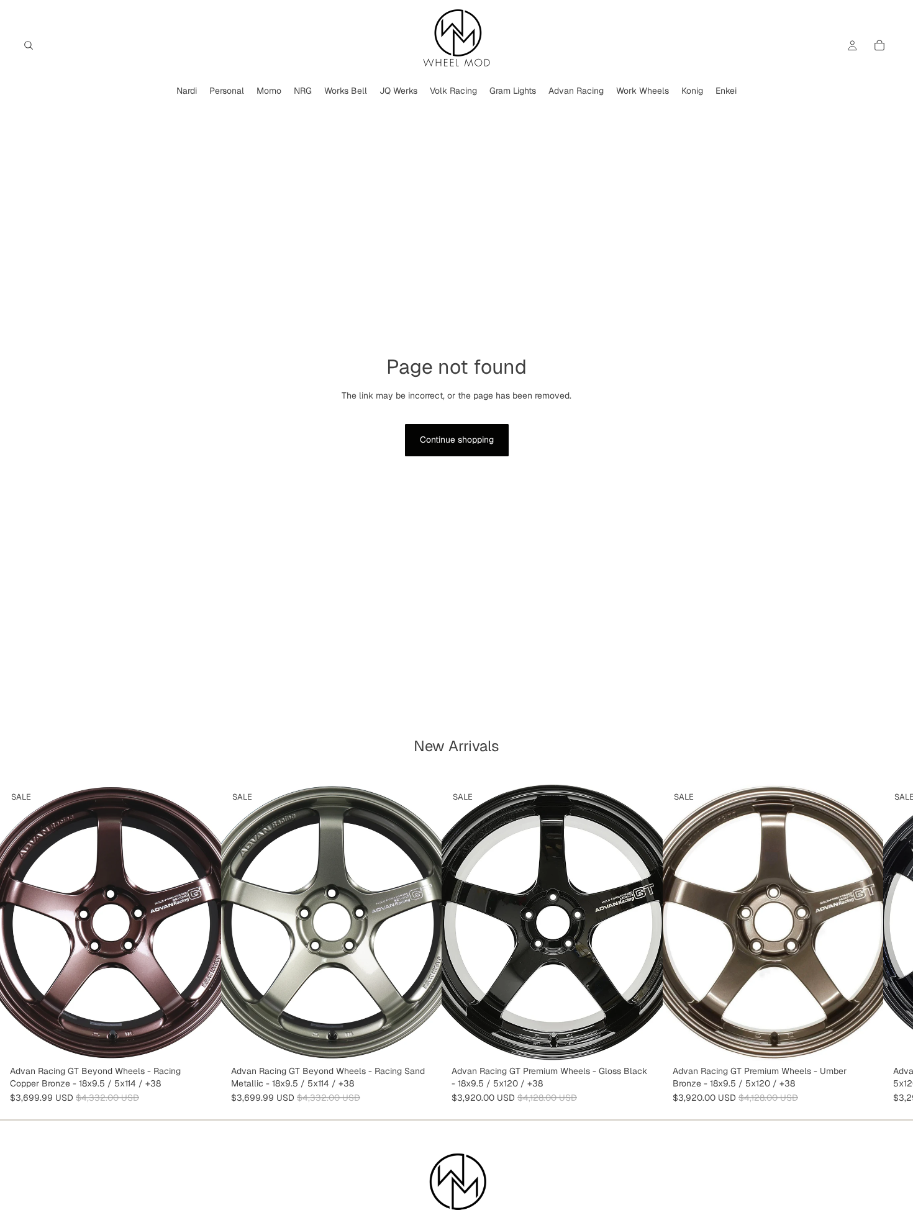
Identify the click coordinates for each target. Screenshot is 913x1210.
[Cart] (879, 45)
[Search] (28, 45)
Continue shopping (457, 439)
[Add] (202, 1042)
